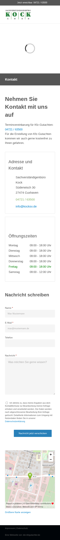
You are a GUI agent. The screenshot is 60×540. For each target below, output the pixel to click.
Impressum (10, 528)
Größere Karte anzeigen (18, 512)
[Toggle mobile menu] (52, 13)
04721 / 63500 (13, 129)
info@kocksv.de (26, 206)
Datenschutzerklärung (15, 421)
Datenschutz (22, 528)
